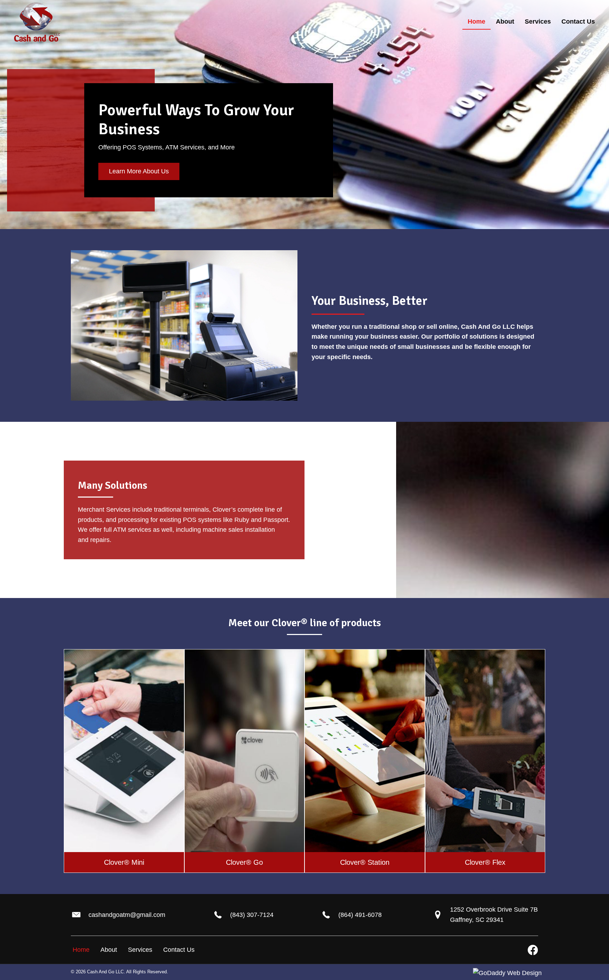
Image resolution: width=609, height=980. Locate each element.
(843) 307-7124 (251, 914)
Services (140, 949)
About (108, 949)
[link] (476, 22)
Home (81, 949)
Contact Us (179, 949)
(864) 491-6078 (360, 914)
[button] (138, 171)
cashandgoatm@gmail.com (126, 914)
